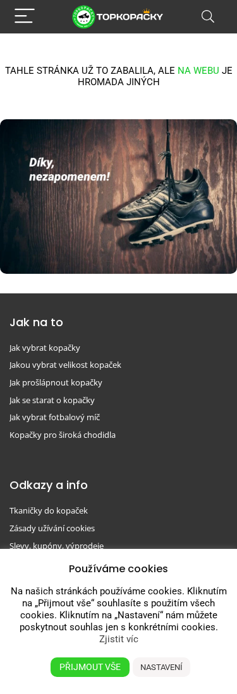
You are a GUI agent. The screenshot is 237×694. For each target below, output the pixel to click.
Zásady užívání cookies (52, 528)
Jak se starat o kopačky (52, 400)
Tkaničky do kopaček (48, 510)
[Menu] (24, 16)
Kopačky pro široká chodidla (62, 434)
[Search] (208, 16)
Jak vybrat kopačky (44, 347)
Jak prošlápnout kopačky (55, 382)
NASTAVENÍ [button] (161, 667)
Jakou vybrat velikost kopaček (65, 364)
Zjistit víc (118, 639)
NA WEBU (198, 70)
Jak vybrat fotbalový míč (54, 417)
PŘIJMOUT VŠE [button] (90, 667)
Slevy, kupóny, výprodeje (56, 545)
